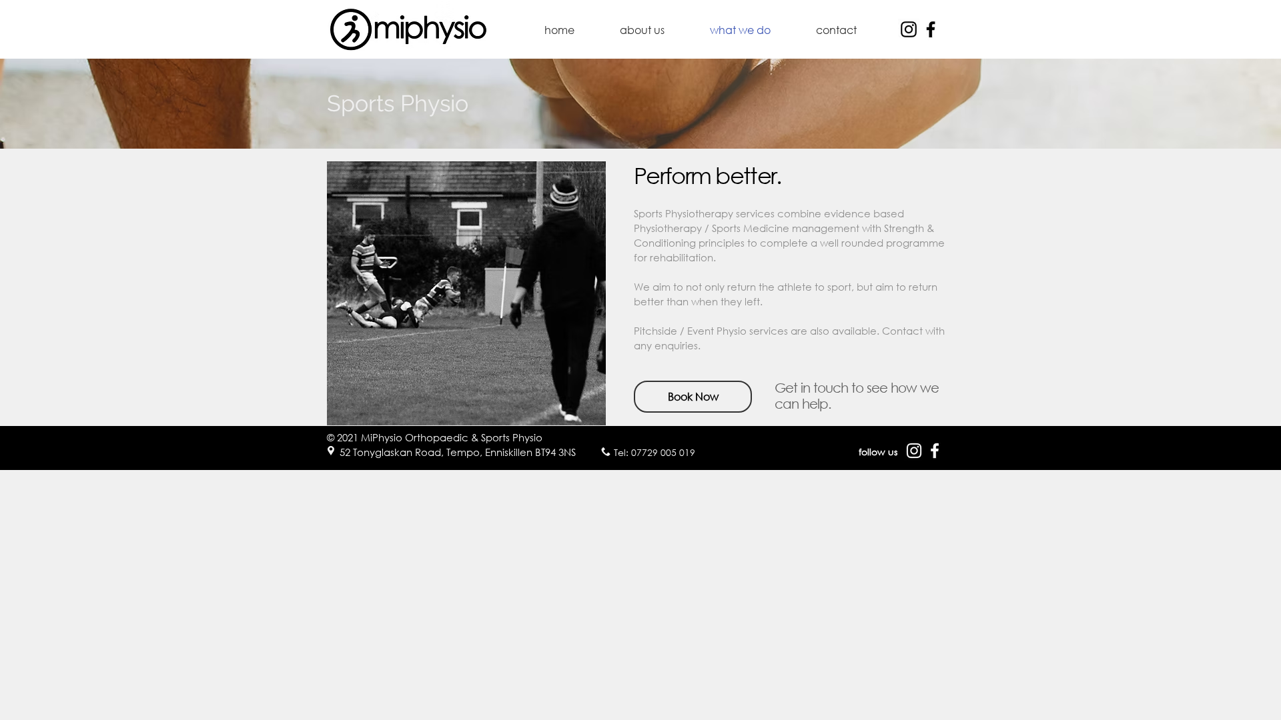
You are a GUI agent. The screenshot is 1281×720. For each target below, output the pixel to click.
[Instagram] (908, 29)
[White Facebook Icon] (935, 451)
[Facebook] (930, 29)
